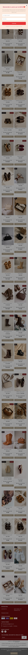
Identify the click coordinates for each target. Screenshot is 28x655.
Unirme (14, 23)
